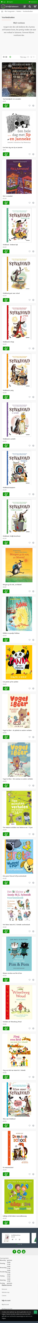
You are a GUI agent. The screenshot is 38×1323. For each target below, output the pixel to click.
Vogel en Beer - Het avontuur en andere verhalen (18, 779)
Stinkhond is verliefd (9, 439)
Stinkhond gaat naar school (11, 293)
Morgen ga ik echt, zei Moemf (12, 584)
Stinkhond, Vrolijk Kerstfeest (11, 536)
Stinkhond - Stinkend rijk (10, 245)
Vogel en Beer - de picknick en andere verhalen (17, 730)
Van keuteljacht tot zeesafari (12, 99)
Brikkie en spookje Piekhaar (11, 633)
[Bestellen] (6, 688)
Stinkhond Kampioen (9, 487)
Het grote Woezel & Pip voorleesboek (14, 876)
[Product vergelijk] (33, 688)
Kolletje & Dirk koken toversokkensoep (15, 1216)
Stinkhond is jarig (8, 390)
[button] (16, 1244)
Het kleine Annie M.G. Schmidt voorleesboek (16, 924)
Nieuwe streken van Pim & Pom (12, 973)
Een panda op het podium (10, 682)
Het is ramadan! (8, 196)
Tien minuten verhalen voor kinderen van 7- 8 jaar (18, 827)
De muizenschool (8, 1167)
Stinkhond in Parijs (8, 342)
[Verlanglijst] (29, 688)
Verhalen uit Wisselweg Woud (12, 1022)
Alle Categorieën (10, 11)
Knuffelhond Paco (15, 1235)
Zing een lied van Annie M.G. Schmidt (14, 1070)
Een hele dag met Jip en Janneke (12, 147)
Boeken (19, 11)
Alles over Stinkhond (9, 1119)
